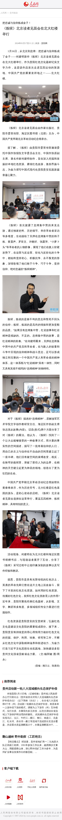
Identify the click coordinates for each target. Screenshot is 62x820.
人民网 (3, 13)
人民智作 (19, 804)
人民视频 (8, 804)
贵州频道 (14, 13)
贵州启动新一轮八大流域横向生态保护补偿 (29, 688)
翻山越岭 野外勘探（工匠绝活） (23, 736)
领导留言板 (43, 787)
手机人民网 (31, 787)
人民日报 (8, 787)
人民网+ (20, 787)
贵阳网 (44, 43)
